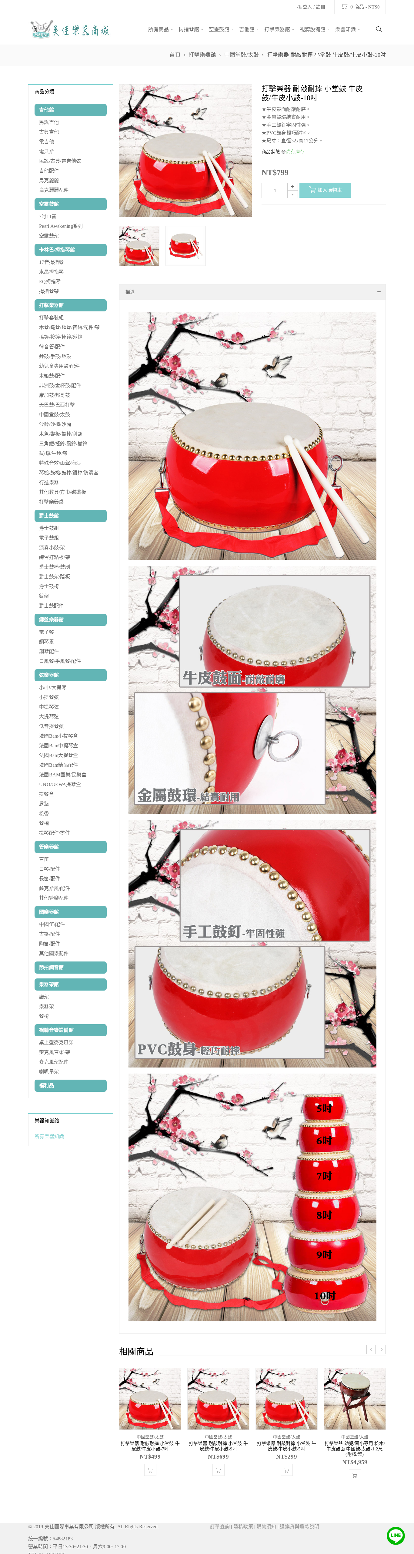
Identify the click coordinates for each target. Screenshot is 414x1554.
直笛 (44, 859)
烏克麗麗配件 (54, 190)
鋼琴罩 (46, 641)
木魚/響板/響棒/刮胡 (60, 434)
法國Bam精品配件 (58, 765)
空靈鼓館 (49, 204)
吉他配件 (49, 170)
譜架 (44, 996)
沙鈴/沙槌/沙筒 (55, 424)
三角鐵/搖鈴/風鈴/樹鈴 (63, 443)
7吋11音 (47, 216)
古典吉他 (49, 131)
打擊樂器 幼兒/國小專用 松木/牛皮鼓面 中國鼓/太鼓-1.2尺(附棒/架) (355, 1467)
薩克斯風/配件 (54, 888)
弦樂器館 (49, 675)
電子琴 (46, 632)
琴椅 (44, 1016)
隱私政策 (243, 1544)
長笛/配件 (49, 878)
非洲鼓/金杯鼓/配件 (60, 385)
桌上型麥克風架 (56, 1042)
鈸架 (44, 596)
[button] (218, 1488)
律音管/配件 (52, 346)
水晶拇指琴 (51, 271)
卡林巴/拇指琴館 (57, 249)
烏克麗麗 (49, 180)
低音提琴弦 (51, 726)
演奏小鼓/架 (52, 547)
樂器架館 (49, 984)
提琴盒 (46, 794)
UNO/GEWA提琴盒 (60, 784)
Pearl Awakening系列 (61, 226)
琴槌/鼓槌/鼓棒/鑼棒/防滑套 (68, 472)
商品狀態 (271, 151)
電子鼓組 (49, 537)
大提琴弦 (49, 716)
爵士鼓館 (49, 515)
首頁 (175, 55)
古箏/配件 (49, 934)
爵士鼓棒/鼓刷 (54, 566)
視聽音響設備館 (56, 1030)
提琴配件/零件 (54, 832)
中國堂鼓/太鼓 (241, 55)
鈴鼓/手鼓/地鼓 (55, 356)
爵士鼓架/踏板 (54, 576)
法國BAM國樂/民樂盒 (62, 774)
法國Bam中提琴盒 (58, 745)
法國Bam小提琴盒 (58, 736)
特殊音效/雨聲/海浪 (60, 463)
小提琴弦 (49, 697)
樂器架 (46, 1006)
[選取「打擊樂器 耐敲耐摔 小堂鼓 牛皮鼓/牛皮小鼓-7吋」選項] (150, 1488)
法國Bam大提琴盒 (58, 755)
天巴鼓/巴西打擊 (57, 404)
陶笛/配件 (49, 943)
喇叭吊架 (49, 1071)
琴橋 (44, 823)
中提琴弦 (49, 706)
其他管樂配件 (54, 898)
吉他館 (46, 109)
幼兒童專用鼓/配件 (59, 366)
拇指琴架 (49, 291)
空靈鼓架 (49, 235)
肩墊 (44, 803)
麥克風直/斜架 (54, 1052)
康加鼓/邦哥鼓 (54, 395)
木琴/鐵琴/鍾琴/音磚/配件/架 (69, 327)
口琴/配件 (49, 869)
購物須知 (266, 1544)
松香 (44, 813)
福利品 (46, 1085)
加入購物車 (330, 190)
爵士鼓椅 (49, 586)
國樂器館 (49, 912)
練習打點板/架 (54, 557)
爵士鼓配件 (51, 605)
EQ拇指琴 (50, 281)
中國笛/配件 (52, 924)
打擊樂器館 (202, 55)
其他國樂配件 (54, 953)
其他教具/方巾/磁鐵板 (62, 492)
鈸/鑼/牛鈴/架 (53, 453)
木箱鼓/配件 (52, 375)
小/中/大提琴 (52, 687)
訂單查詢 (220, 1544)
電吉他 (46, 141)
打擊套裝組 (51, 317)
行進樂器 (49, 482)
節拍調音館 (51, 967)
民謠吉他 (49, 122)
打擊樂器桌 (51, 501)
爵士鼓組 (49, 528)
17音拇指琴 (51, 262)
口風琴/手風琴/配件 (60, 661)
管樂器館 (49, 846)
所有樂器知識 (49, 1136)
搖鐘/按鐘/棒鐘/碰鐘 (60, 337)
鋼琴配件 (49, 651)
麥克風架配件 (54, 1061)
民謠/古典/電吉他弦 (60, 161)
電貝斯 (46, 151)
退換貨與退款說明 (299, 1544)
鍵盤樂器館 (51, 619)
